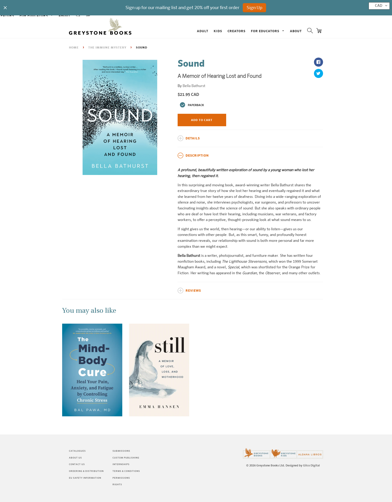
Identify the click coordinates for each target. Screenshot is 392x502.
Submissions (121, 451)
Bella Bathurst (194, 86)
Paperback (196, 105)
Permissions (121, 478)
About (296, 31)
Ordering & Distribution (86, 471)
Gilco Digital (311, 465)
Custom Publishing (126, 458)
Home (74, 47)
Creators (236, 31)
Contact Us (77, 464)
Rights (117, 484)
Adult (202, 31)
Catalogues (77, 451)
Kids (218, 31)
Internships (121, 464)
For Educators (265, 31)
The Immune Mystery (107, 47)
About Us (75, 458)
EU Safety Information (85, 478)
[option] (120, 117)
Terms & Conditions (126, 471)
